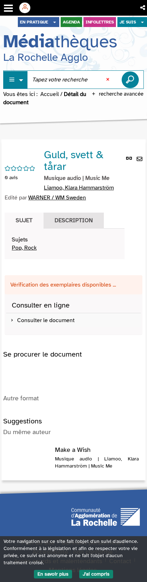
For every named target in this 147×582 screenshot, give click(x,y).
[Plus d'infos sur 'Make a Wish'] (29, 454)
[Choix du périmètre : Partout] (16, 80)
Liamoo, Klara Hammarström (79, 187)
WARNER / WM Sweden (57, 197)
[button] (143, 8)
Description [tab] (74, 220)
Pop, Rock (24, 247)
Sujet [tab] (24, 220)
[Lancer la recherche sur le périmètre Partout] (130, 80)
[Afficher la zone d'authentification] (27, 8)
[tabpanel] (64, 244)
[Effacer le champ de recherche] (108, 80)
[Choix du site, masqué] (54, 22)
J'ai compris (96, 574)
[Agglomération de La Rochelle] (105, 516)
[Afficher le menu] (8, 8)
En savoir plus (53, 574)
